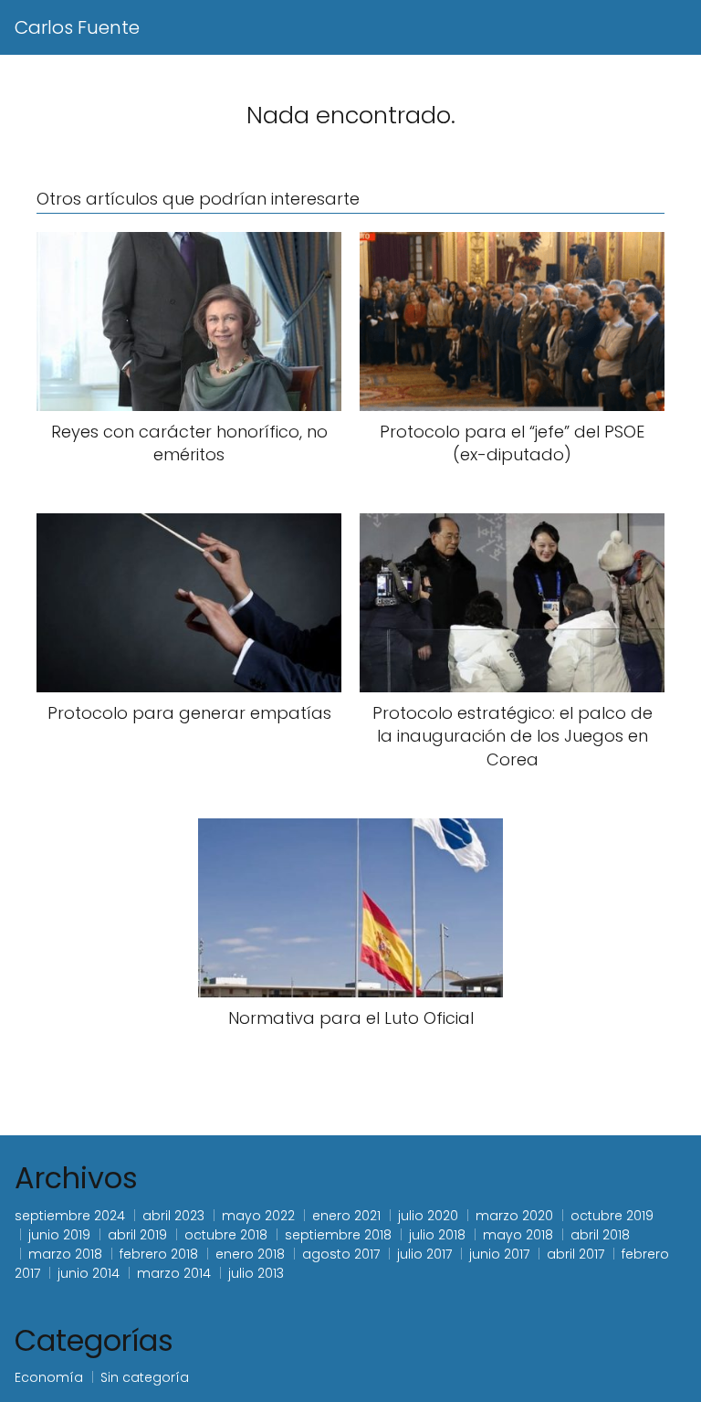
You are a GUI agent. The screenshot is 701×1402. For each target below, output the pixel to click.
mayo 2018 (518, 1235)
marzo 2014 (174, 1273)
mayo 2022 (258, 1216)
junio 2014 (89, 1273)
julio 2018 (437, 1235)
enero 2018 (250, 1254)
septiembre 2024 (70, 1216)
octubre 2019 (612, 1216)
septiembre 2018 (338, 1235)
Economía (49, 1377)
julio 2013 (256, 1273)
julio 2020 (428, 1216)
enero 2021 (346, 1216)
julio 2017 (424, 1254)
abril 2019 (137, 1235)
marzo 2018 (65, 1254)
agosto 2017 (341, 1254)
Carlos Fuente (77, 27)
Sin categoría (144, 1377)
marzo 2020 (514, 1216)
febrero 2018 (159, 1254)
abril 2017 (575, 1254)
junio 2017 (499, 1254)
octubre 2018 (225, 1235)
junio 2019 (59, 1235)
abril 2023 (173, 1216)
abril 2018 (600, 1235)
